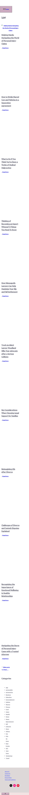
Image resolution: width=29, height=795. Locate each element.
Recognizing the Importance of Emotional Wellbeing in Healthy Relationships (10, 590)
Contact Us (7, 773)
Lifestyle (8, 726)
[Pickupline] (4, 5)
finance (8, 704)
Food (7, 709)
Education (9, 697)
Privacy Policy (8, 777)
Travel (7, 758)
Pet (7, 734)
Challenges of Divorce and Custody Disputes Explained (10, 528)
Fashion (8, 702)
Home (7, 717)
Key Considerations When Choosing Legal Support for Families (10, 413)
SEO (7, 748)
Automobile (9, 690)
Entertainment (10, 700)
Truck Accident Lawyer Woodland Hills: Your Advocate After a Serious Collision (9, 351)
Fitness (8, 707)
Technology (9, 756)
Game (7, 712)
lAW (7, 724)
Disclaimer (7, 775)
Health (8, 714)
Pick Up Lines (7, 738)
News (7, 729)
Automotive (9, 692)
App (7, 687)
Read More (5, 48)
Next (6, 669)
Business (8, 695)
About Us (7, 771)
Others (8, 731)
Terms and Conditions (10, 779)
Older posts (6, 667)
